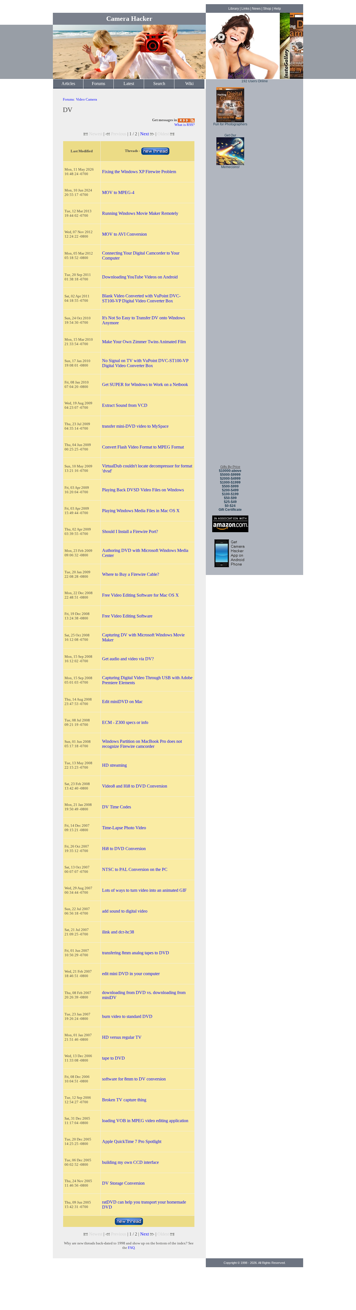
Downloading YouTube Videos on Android (140, 277)
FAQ (131, 1248)
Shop (267, 9)
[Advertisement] (230, 377)
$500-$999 (230, 486)
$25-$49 (230, 502)
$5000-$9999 (230, 475)
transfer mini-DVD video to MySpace (135, 426)
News (256, 9)
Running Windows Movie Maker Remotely (140, 213)
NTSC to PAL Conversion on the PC (134, 869)
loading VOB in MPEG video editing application (145, 1120)
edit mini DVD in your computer (131, 973)
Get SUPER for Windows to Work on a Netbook (145, 384)
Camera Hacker (129, 18)
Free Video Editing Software (127, 616)
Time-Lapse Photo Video (124, 827)
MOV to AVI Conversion (124, 234)
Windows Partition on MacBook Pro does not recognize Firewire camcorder (142, 744)
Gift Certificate (230, 510)
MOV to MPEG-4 (118, 192)
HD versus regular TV (122, 1037)
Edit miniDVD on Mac (122, 701)
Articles (68, 83)
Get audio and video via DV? (128, 658)
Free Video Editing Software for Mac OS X (140, 595)
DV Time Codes (116, 807)
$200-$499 (230, 490)
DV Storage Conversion (123, 1183)
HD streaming (114, 765)
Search (159, 83)
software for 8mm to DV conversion (134, 1079)
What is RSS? (184, 125)
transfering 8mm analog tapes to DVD (135, 952)
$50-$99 (230, 498)
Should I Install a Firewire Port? (130, 531)
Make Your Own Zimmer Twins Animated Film (144, 341)
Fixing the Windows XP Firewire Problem (139, 171)
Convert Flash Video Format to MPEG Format (143, 447)
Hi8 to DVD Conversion (124, 848)
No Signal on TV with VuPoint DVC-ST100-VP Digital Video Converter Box (145, 363)
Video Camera (86, 99)
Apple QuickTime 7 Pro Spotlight (131, 1141)
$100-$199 (230, 494)
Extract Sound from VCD (124, 405)
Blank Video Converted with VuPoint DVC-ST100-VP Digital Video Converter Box (141, 298)
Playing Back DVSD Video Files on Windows (143, 489)
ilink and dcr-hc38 (118, 932)
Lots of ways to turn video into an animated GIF (144, 890)
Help (277, 9)
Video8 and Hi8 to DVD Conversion (134, 786)
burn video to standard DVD (127, 1016)
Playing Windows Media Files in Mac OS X (141, 510)
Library (233, 9)
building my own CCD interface (130, 1162)
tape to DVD (113, 1058)
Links (245, 9)
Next (144, 133)
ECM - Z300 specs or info (125, 722)
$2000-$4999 (230, 478)
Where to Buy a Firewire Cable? (130, 574)
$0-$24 (230, 506)
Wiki (189, 83)
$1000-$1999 (230, 482)
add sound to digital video (124, 911)
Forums (98, 83)
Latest (128, 83)
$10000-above (230, 471)
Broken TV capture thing (124, 1099)
